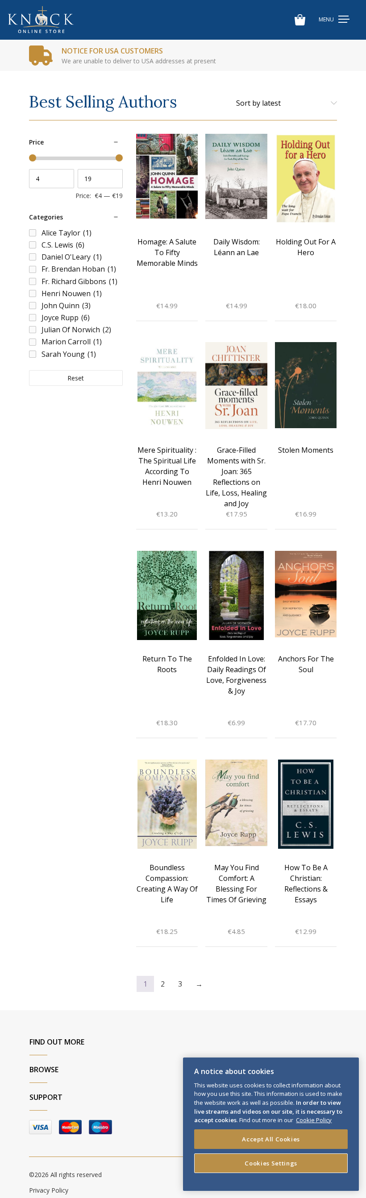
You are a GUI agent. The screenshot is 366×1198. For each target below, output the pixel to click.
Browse (43, 1069)
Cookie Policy (314, 1120)
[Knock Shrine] (41, 20)
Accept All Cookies (271, 1139)
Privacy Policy (48, 1190)
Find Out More (56, 1042)
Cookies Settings (271, 1163)
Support (45, 1097)
